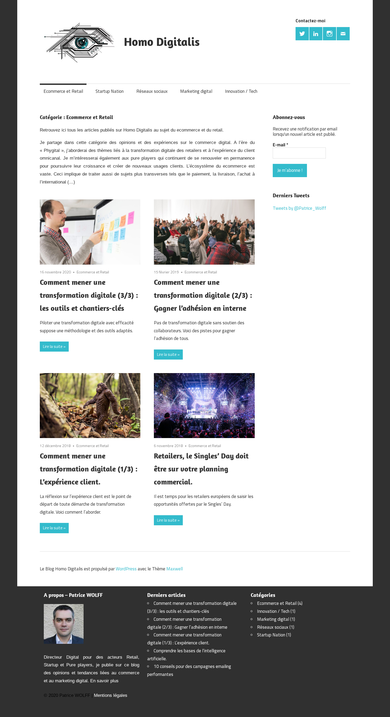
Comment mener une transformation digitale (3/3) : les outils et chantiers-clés (89, 295)
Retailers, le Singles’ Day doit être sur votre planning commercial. (201, 468)
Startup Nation (110, 91)
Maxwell (174, 568)
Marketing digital (196, 91)
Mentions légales (110, 695)
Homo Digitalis (162, 41)
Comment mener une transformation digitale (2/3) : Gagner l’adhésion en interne (203, 295)
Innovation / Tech (241, 91)
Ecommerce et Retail (63, 91)
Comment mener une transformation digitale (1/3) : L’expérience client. (88, 468)
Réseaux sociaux (152, 91)
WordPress (126, 568)
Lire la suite (53, 346)
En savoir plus (104, 680)
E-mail (280, 144)
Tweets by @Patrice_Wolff (299, 208)
